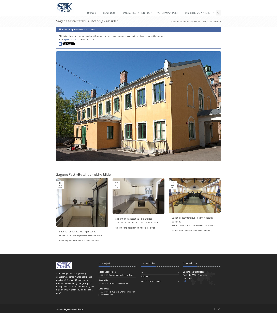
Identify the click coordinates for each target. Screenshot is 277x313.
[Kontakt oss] (184, 280)
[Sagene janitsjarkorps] (63, 8)
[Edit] (57, 168)
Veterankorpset (167, 12)
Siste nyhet (104, 288)
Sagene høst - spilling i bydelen (120, 275)
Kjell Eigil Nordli (71, 39)
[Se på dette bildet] (82, 202)
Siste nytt (145, 276)
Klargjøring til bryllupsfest (118, 283)
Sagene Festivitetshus (136, 12)
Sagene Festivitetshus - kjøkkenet (77, 231)
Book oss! (109, 12)
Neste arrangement (107, 271)
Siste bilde (103, 280)
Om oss (91, 12)
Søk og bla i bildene (212, 21)
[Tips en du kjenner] (60, 44)
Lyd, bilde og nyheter (198, 12)
